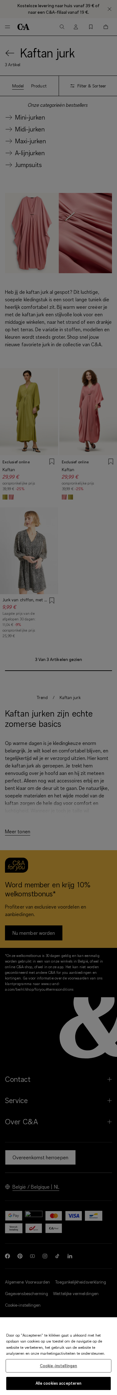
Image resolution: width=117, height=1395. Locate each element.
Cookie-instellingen (58, 1365)
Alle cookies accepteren (59, 1383)
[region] (58, 1356)
